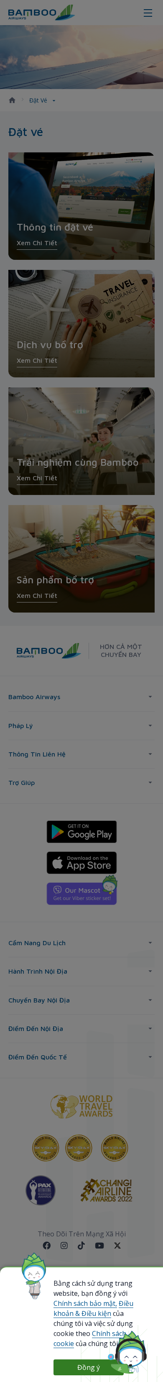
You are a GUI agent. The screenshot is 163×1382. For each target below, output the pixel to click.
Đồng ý (88, 1367)
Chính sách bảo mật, (85, 1303)
